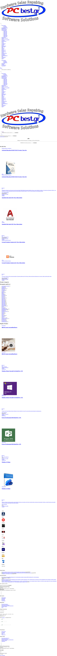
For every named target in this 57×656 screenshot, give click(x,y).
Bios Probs (3, 599)
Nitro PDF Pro (4, 51)
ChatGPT (3, 44)
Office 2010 (3, 299)
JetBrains (3, 48)
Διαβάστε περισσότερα (5, 367)
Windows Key (4, 37)
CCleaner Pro (4, 43)
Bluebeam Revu (4, 41)
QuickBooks (3, 54)
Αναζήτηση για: (4, 132)
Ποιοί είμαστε (4, 25)
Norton (3, 52)
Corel (2, 291)
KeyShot (3, 294)
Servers (3, 312)
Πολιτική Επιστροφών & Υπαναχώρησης (7, 605)
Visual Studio (4, 57)
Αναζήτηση (16, 132)
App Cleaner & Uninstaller (5, 39)
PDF (2, 306)
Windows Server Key (5, 38)
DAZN (3, 45)
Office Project (5, 35)
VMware (3, 316)
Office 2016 (5, 32)
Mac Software (4, 295)
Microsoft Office (4, 30)
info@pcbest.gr (2, 612)
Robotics (3, 64)
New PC (3, 297)
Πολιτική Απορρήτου (5, 604)
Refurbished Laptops (5, 27)
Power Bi (3, 307)
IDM (2, 47)
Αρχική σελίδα (2, 136)
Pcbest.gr (3, 617)
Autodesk (3, 40)
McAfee (3, 50)
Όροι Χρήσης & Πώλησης (5, 638)
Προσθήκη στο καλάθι (5, 194)
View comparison (2, 655)
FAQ (2, 607)
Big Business (5, 62)
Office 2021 (5, 34)
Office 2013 (5, 31)
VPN (2, 58)
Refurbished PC (4, 28)
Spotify (3, 49)
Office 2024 (3, 303)
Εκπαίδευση (9, 148)
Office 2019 (5, 33)
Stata (2, 56)
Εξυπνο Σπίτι (3, 320)
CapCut (3, 289)
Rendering (3, 240)
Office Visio (5, 36)
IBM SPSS (3, 292)
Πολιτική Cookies (4, 606)
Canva (3, 42)
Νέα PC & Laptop (4, 29)
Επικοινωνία (3, 65)
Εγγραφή (10, 585)
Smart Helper (6, 24)
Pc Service (5, 26)
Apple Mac (3, 286)
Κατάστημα (3, 63)
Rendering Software (4, 55)
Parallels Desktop (4, 53)
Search (3, 131)
